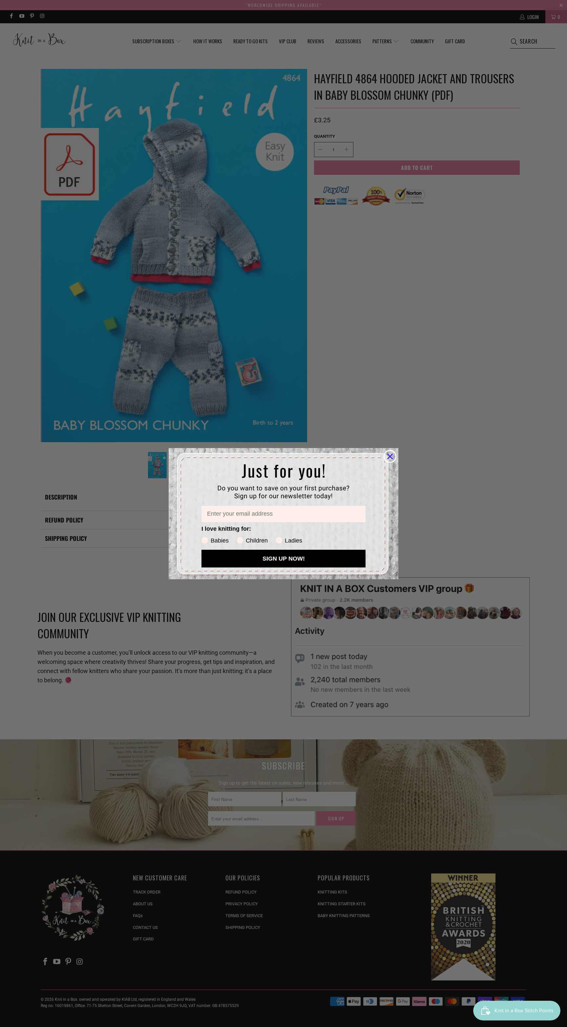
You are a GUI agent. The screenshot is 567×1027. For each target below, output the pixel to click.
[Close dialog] (390, 456)
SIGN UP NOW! (283, 558)
